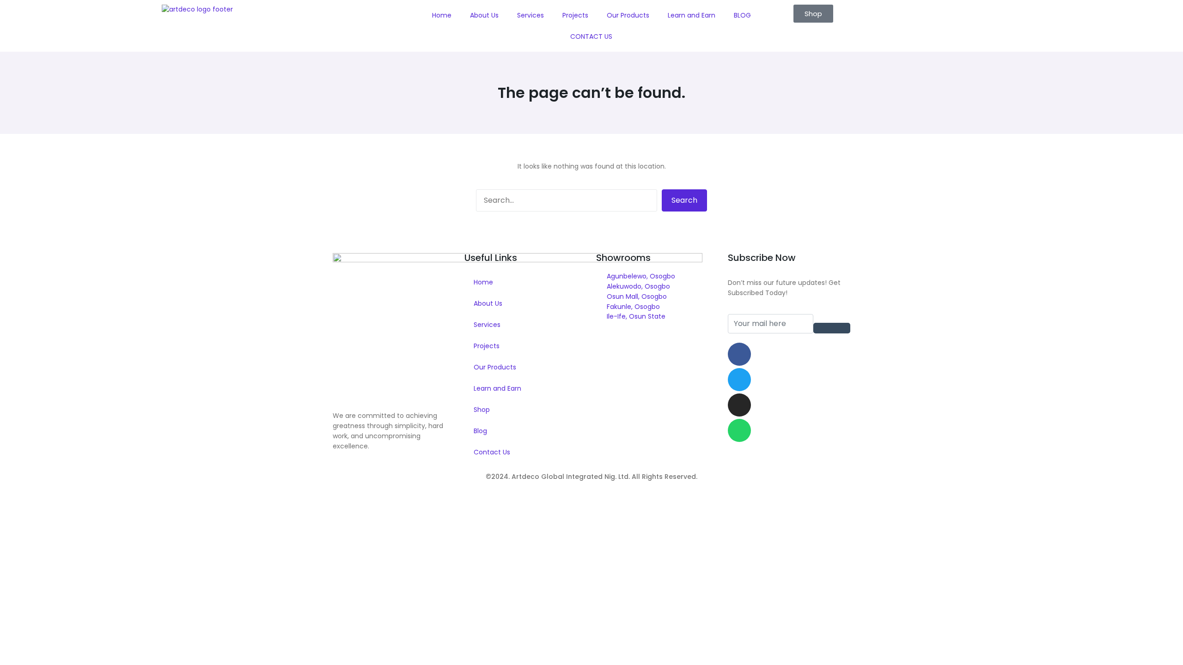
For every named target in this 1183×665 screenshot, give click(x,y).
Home (441, 15)
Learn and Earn (691, 15)
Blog (480, 430)
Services (530, 15)
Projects (575, 15)
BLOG (742, 15)
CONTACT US (591, 36)
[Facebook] (739, 354)
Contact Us (492, 452)
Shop (482, 409)
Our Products (628, 15)
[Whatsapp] (739, 430)
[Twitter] (739, 379)
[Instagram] (739, 405)
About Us (484, 15)
